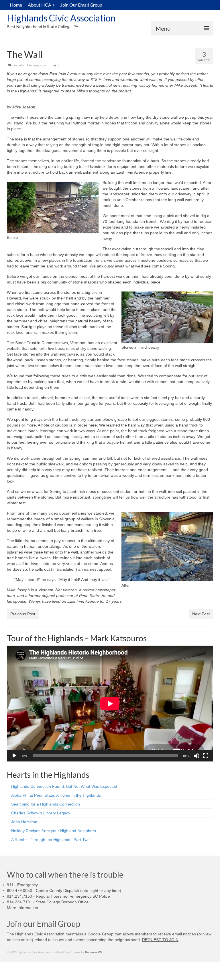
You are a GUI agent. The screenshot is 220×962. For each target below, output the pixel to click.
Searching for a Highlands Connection (45, 804)
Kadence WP (94, 952)
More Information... (24, 907)
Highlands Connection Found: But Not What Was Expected (64, 786)
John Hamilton (24, 822)
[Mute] (196, 756)
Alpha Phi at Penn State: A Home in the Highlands (56, 795)
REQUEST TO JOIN (160, 939)
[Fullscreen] (206, 756)
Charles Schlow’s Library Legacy (40, 813)
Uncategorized (37, 65)
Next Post (201, 614)
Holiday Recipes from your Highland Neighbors (53, 830)
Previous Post (22, 614)
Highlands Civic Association (61, 17)
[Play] (14, 756)
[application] (110, 703)
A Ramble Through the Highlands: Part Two (50, 839)
